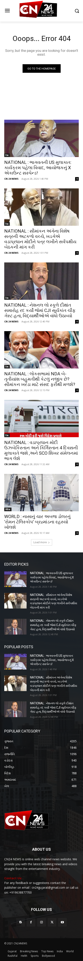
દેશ (7, 155)
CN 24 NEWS (11, 178)
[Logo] (41, 11)
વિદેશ (8, 509)
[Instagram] (41, 922)
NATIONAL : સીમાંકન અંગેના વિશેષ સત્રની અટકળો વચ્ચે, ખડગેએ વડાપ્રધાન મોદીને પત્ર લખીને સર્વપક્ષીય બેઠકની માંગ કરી (40, 239)
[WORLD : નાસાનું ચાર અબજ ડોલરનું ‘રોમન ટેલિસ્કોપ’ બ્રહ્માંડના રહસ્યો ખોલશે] (41, 492)
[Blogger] (20, 922)
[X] (52, 922)
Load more (40, 542)
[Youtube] (62, 922)
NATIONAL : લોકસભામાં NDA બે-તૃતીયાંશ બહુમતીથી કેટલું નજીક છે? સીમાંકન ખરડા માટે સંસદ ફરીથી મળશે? (39, 379)
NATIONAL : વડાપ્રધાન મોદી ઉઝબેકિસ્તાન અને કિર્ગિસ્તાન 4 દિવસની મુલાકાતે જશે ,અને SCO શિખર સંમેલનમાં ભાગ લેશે (41, 450)
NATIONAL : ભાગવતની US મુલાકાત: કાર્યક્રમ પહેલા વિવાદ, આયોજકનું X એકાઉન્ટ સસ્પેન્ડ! (37, 168)
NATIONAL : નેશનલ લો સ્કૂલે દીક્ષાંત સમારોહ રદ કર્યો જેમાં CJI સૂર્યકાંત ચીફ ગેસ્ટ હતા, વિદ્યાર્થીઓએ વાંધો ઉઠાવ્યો (40, 310)
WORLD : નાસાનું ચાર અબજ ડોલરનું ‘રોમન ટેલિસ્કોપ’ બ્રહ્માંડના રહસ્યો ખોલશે (37, 522)
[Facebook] (31, 922)
